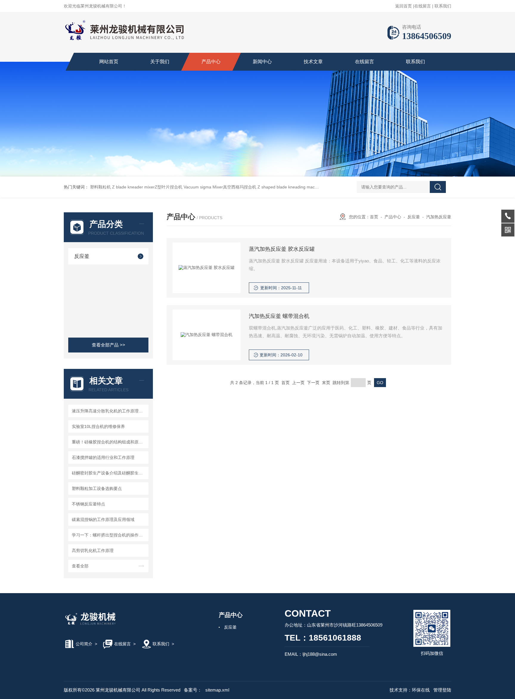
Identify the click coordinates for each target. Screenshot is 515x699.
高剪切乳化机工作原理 (93, 550)
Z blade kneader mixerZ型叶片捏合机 (147, 187)
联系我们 (443, 6)
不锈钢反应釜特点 (88, 504)
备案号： (193, 689)
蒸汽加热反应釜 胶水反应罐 (282, 249)
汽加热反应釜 (438, 216)
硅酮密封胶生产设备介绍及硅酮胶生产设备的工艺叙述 (109, 473)
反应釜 (81, 256)
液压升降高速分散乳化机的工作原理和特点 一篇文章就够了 (109, 411)
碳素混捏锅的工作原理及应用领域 (103, 519)
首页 (374, 216)
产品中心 (211, 61)
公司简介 (84, 643)
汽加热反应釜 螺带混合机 (279, 316)
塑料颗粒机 (100, 187)
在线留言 (422, 6)
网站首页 (108, 61)
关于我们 (159, 61)
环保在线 (421, 689)
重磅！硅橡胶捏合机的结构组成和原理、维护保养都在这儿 (109, 442)
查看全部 (80, 566)
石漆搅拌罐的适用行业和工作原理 (103, 457)
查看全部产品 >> (108, 344)
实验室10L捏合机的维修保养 (98, 426)
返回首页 (403, 6)
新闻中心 (262, 61)
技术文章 (313, 61)
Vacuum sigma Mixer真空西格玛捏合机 (220, 187)
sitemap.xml (217, 689)
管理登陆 (442, 689)
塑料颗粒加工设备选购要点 (97, 488)
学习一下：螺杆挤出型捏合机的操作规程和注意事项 (109, 535)
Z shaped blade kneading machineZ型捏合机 (300, 187)
